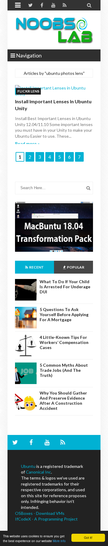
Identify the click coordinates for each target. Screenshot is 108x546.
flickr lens (28, 91)
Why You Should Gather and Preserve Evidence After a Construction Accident (63, 400)
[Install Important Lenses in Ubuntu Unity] (54, 91)
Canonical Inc (38, 471)
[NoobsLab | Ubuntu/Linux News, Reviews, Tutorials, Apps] (54, 29)
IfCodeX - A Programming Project (46, 518)
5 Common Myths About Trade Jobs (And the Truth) (64, 370)
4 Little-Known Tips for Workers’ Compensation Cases (64, 342)
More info (59, 541)
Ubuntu (28, 466)
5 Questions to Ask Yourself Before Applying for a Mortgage (64, 314)
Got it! (88, 537)
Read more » (27, 143)
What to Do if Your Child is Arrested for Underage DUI (65, 286)
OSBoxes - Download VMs (39, 513)
